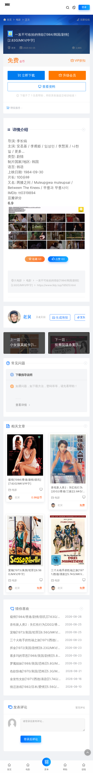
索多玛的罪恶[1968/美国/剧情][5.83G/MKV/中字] (35, 655)
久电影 (18, 280)
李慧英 (63, 146)
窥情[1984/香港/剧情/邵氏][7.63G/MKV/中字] (24, 481)
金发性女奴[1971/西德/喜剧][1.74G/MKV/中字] (35, 679)
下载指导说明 (24, 374)
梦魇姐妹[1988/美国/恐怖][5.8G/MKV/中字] (35, 663)
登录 (84, 7)
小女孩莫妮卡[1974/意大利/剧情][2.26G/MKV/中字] (24, 345)
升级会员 (69, 75)
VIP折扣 (80, 60)
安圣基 (22, 146)
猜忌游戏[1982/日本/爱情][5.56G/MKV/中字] (35, 687)
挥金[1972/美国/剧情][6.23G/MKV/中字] (35, 648)
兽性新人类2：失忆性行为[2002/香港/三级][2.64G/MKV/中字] (67, 490)
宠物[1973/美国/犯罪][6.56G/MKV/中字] (25, 572)
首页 (9, 19)
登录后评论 (31, 739)
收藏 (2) (36, 259)
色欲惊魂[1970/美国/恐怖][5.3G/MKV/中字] (35, 671)
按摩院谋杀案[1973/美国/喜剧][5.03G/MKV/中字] (69, 345)
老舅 (13, 48)
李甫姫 (35, 146)
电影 (18, 19)
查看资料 (48, 86)
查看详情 (21, 404)
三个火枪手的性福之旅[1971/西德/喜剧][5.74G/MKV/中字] (67, 573)
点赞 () (60, 259)
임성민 (49, 146)
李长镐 (22, 141)
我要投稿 (85, 19)
